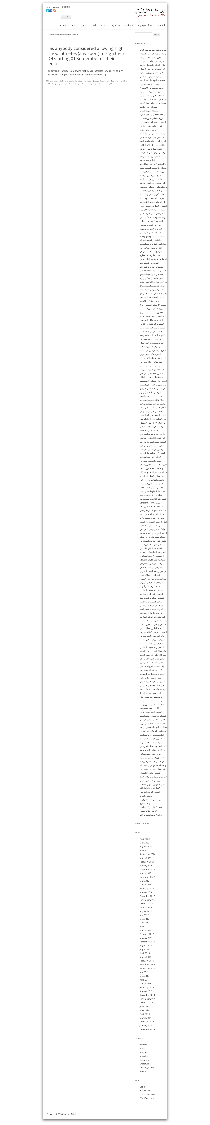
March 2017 (145, 930)
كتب (94, 25)
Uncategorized (70, 81)
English (66, 6)
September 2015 (148, 968)
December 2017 (147, 896)
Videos (143, 1071)
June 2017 (144, 918)
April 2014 (145, 1014)
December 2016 (147, 941)
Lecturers (144, 1060)
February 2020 (147, 861)
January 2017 (146, 938)
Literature (144, 1063)
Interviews (144, 1056)
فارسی (56, 6)
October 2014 (146, 1002)
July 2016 (144, 949)
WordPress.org (147, 1098)
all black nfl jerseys (92, 81)
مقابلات (129, 25)
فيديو (74, 25)
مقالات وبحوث (145, 25)
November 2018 (147, 877)
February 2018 (147, 888)
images (143, 1052)
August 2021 (146, 846)
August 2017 (146, 911)
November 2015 (147, 964)
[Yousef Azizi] (148, 12)
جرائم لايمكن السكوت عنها (151, 814)
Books (142, 1048)
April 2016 (145, 953)
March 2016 (145, 957)
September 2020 (148, 854)
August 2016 (146, 945)
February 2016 (147, 960)
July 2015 (144, 972)
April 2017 (145, 926)
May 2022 (144, 842)
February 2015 (147, 987)
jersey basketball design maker (73, 84)
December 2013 (147, 1029)
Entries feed (145, 1090)
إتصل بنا (62, 25)
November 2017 (147, 899)
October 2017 (146, 903)
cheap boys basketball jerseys (111, 81)
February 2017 (147, 934)
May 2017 (144, 922)
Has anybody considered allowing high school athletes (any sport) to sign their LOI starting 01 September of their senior (85, 55)
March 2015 (145, 983)
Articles (143, 1044)
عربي (48, 6)
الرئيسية (161, 25)
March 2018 (145, 884)
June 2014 (144, 1006)
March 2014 (145, 1017)
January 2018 (146, 892)
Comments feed (147, 1094)
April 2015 (145, 979)
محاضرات (115, 25)
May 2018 (144, 880)
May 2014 (144, 1010)
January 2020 (146, 865)
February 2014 (147, 1021)
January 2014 (146, 1025)
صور (84, 25)
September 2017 (148, 907)
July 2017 (144, 915)
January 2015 (146, 991)
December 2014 (147, 995)
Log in (142, 1086)
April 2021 (145, 850)
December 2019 (147, 869)
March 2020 (145, 858)
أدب (103, 25)
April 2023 (145, 839)
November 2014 (147, 998)
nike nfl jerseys (91, 84)
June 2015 (144, 975)
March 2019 (145, 873)
